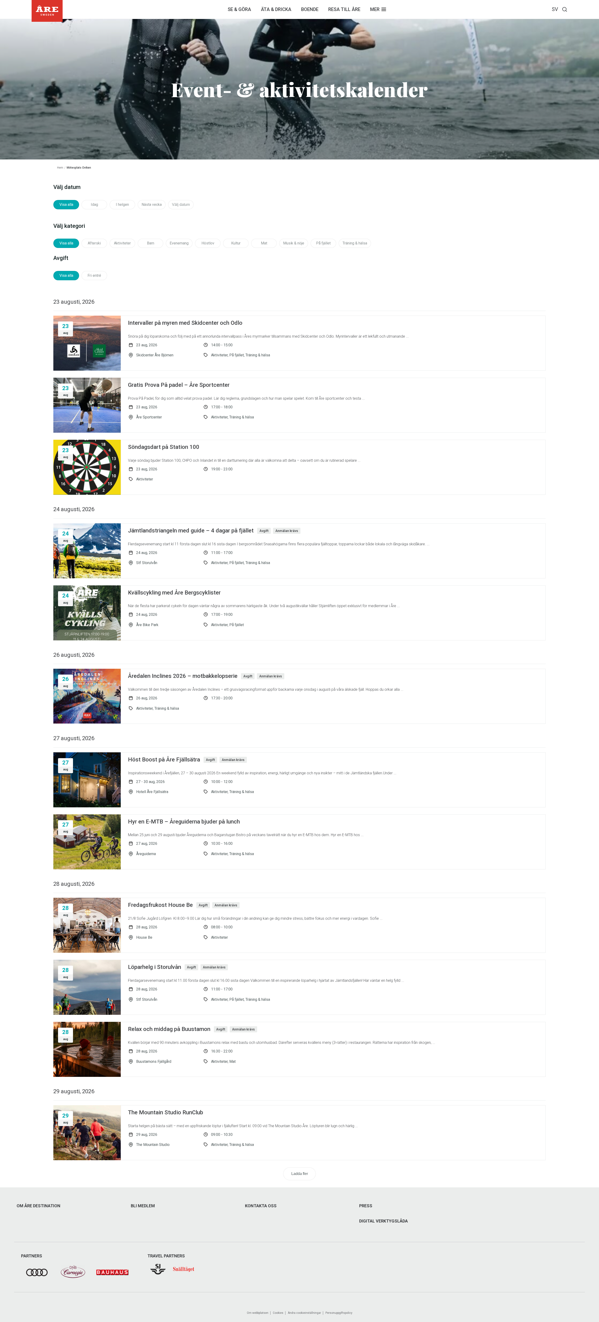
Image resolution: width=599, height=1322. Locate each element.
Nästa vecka (152, 204)
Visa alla (66, 204)
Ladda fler (299, 1174)
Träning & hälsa (355, 243)
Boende (309, 9)
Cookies (278, 1313)
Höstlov (207, 243)
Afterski (94, 243)
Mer (375, 9)
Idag (94, 204)
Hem (60, 167)
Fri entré (94, 275)
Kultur (236, 243)
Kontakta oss (261, 1206)
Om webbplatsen (257, 1313)
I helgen (122, 204)
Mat (264, 243)
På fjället (323, 243)
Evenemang (179, 243)
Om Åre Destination (38, 1206)
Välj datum (181, 205)
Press (365, 1206)
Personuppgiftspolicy (338, 1313)
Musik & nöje (293, 243)
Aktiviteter (122, 243)
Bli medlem (143, 1206)
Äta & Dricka (276, 9)
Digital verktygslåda (383, 1221)
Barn (150, 243)
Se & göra (239, 9)
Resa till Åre (344, 9)
